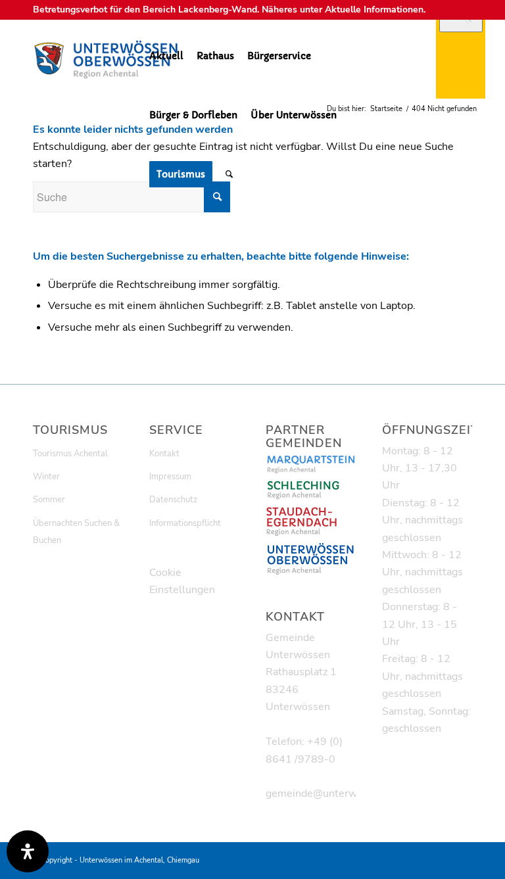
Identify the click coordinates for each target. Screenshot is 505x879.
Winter (46, 477)
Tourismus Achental (70, 454)
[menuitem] (166, 55)
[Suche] (229, 174)
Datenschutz (173, 500)
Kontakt (164, 454)
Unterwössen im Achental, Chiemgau (139, 860)
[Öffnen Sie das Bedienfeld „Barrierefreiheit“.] (28, 851)
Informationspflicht (185, 523)
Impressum (170, 477)
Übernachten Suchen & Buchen (76, 531)
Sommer (49, 500)
